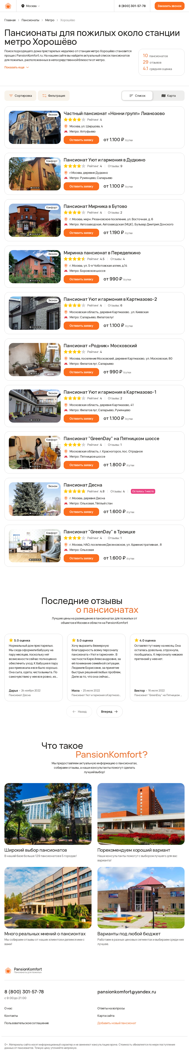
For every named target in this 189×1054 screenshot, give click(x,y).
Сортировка (23, 96)
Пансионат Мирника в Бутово (95, 206)
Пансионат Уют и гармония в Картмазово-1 (110, 392)
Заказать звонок (170, 6)
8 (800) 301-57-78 (132, 6)
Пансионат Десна (83, 485)
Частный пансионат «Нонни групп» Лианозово (114, 113)
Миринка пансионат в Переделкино (102, 253)
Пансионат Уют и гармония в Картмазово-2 (110, 299)
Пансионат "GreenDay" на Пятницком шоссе (111, 438)
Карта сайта (105, 1016)
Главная (10, 20)
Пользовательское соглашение (26, 1023)
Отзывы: (115, 166)
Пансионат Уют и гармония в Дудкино (104, 160)
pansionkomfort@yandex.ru (126, 992)
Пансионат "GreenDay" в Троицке (99, 532)
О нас (8, 1008)
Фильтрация (56, 96)
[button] (57, 127)
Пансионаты (30, 20)
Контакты (11, 1016)
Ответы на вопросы (111, 1008)
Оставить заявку (81, 140)
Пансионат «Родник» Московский (100, 345)
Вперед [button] (106, 712)
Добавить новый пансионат (116, 1023)
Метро (49, 20)
